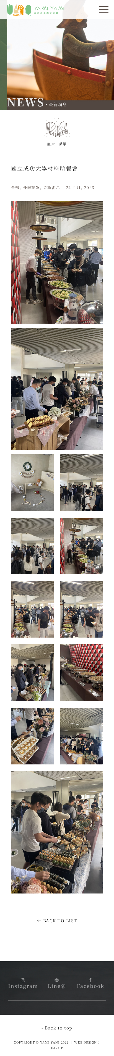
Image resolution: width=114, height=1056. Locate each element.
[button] (103, 10)
